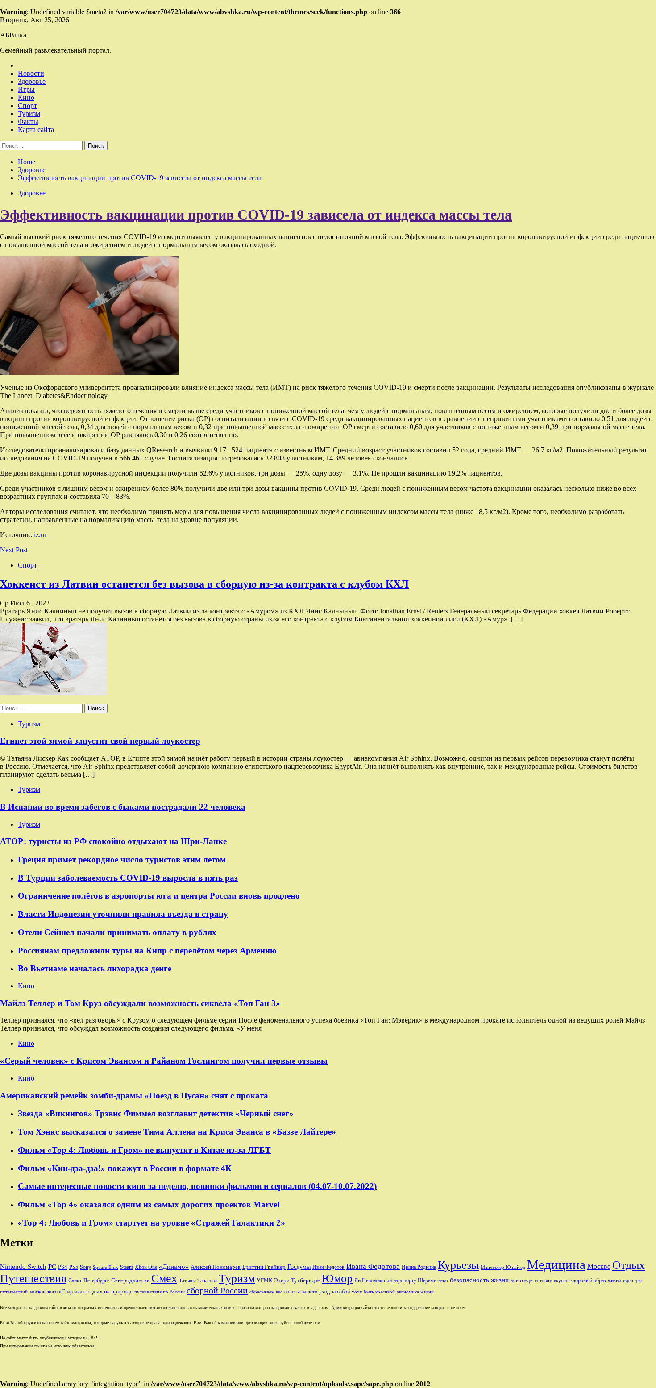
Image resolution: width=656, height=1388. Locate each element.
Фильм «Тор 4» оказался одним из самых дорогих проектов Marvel (148, 1204)
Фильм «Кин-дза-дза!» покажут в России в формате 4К (125, 1168)
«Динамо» (174, 1266)
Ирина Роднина (419, 1267)
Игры (26, 89)
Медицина (556, 1264)
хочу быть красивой (373, 1291)
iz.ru (40, 535)
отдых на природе (110, 1291)
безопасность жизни (479, 1280)
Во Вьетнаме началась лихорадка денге (94, 968)
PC (52, 1266)
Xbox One (146, 1267)
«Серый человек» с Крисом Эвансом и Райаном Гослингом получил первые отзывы (164, 1060)
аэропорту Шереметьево (421, 1280)
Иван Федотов (328, 1267)
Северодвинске (130, 1280)
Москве (598, 1266)
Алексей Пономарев (216, 1267)
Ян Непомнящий (373, 1280)
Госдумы (299, 1267)
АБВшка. (14, 35)
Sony (85, 1267)
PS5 (73, 1267)
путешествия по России (159, 1291)
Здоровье (32, 81)
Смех (164, 1278)
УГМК (264, 1280)
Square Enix (105, 1267)
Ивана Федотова (373, 1266)
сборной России (217, 1290)
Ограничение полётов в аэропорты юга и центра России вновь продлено (159, 895)
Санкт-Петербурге (88, 1280)
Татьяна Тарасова (198, 1280)
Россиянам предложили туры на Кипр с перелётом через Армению (147, 950)
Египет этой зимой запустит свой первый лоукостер (100, 741)
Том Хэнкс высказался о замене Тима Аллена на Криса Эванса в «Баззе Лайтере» (177, 1131)
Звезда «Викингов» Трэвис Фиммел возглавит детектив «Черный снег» (156, 1113)
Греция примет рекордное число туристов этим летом (122, 859)
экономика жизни (415, 1291)
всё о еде (522, 1280)
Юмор (337, 1278)
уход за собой (334, 1291)
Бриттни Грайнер (264, 1267)
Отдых (628, 1265)
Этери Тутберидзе (297, 1280)
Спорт (27, 105)
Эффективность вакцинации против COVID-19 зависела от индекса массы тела (256, 215)
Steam (126, 1267)
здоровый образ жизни (595, 1280)
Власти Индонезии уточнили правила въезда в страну (123, 914)
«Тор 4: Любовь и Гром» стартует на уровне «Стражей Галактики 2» (151, 1222)
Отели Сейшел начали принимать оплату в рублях (117, 932)
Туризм (29, 113)
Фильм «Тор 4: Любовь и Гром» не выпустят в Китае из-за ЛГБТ (144, 1150)
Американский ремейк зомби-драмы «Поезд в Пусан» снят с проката (134, 1095)
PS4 (62, 1267)
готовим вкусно (552, 1280)
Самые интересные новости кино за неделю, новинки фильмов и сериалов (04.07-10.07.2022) (197, 1186)
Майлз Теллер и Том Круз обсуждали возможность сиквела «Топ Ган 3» (140, 1003)
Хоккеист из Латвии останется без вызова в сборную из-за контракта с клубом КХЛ (204, 584)
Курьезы (458, 1265)
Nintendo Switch (23, 1266)
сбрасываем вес (265, 1291)
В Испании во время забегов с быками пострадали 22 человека (122, 807)
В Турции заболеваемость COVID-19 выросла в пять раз (128, 878)
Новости (31, 73)
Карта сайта (36, 129)
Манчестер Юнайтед (503, 1267)
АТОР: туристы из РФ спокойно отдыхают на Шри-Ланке (113, 841)
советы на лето (300, 1291)
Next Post (14, 550)
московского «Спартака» (57, 1291)
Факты (28, 121)
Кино (26, 97)
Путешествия (33, 1278)
